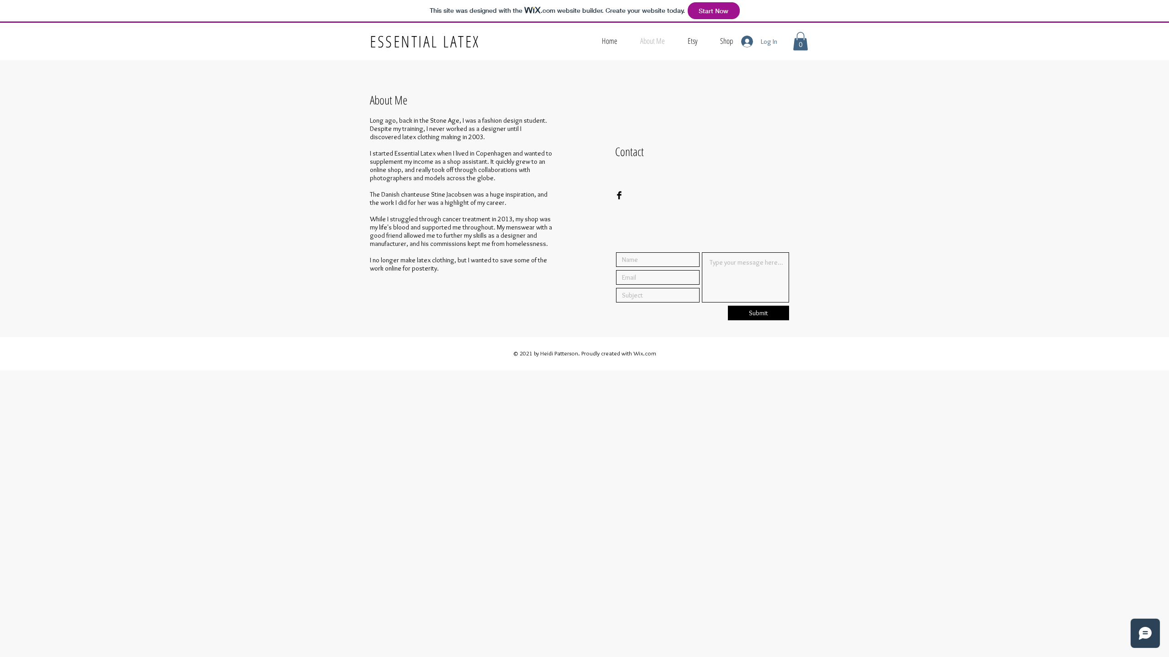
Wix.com (644, 353)
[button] (800, 41)
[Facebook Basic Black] (619, 195)
